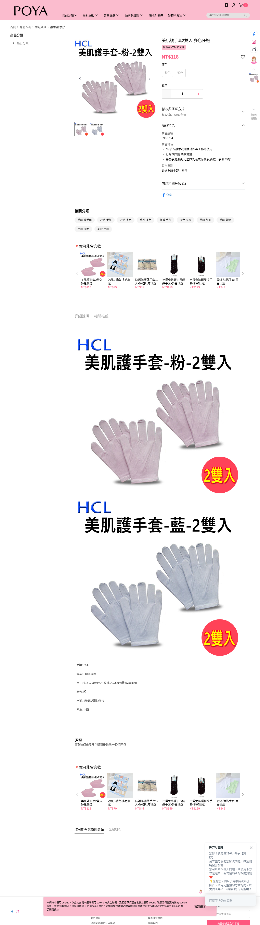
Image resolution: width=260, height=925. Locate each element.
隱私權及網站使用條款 (103, 923)
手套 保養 (83, 229)
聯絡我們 (153, 923)
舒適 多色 (125, 219)
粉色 (167, 72)
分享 (169, 195)
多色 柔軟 (185, 219)
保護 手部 (165, 219)
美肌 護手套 (85, 219)
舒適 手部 (106, 219)
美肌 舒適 (205, 219)
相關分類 (82, 211)
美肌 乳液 (225, 219)
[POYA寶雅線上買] (32, 10)
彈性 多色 (145, 219)
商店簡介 (95, 918)
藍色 (180, 72)
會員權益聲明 (155, 918)
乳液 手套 (103, 229)
